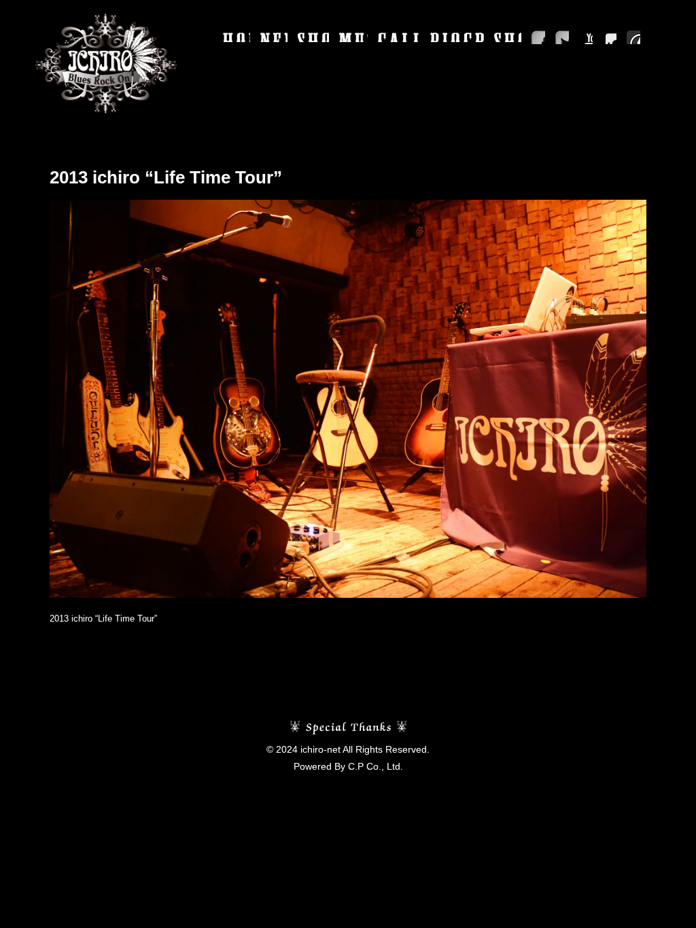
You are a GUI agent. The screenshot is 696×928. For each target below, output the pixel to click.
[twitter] (562, 37)
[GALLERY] (399, 37)
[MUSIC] (353, 37)
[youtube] (586, 37)
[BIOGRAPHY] (457, 37)
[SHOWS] (313, 37)
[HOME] (236, 37)
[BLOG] (633, 37)
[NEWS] (274, 37)
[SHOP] (507, 37)
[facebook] (538, 37)
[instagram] (609, 37)
